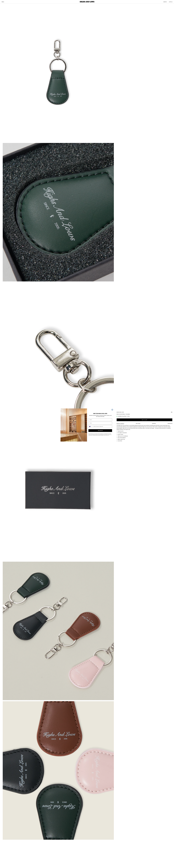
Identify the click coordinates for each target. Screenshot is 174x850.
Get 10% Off (100, 430)
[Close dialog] (112, 409)
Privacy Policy (105, 435)
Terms (108, 435)
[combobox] (90, 426)
